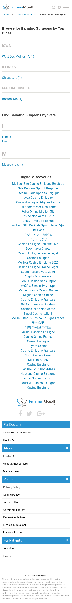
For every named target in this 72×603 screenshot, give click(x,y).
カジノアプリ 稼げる (38, 235)
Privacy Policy (11, 487)
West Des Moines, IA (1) (18, 56)
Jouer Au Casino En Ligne (38, 383)
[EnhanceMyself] (18, 9)
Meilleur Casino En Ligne (38, 332)
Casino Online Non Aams (38, 309)
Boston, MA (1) (12, 99)
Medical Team (11, 471)
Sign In (7, 555)
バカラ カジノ (38, 239)
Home (6, 14)
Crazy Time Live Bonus (38, 221)
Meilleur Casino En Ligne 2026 (38, 262)
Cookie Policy (11, 494)
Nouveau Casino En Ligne (38, 374)
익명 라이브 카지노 (38, 327)
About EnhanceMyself (16, 463)
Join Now (8, 548)
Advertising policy (14, 509)
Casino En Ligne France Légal (38, 253)
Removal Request (13, 532)
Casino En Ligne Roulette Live (38, 244)
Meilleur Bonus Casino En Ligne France (38, 318)
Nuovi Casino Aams (38, 355)
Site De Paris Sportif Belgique (38, 188)
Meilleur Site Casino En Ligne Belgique (38, 184)
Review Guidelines (14, 517)
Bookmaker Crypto (38, 248)
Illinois (6, 137)
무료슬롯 (38, 323)
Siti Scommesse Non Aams (38, 207)
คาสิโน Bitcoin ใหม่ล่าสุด (38, 286)
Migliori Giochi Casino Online (38, 290)
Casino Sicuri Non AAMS (38, 369)
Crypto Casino (37, 346)
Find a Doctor (24, 14)
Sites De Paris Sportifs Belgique (38, 193)
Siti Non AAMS (38, 360)
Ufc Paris (38, 230)
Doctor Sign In (11, 440)
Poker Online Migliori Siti (38, 211)
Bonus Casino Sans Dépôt (38, 281)
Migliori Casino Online (38, 295)
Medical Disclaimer (14, 524)
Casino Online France (38, 336)
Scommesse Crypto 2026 (38, 272)
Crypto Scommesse (38, 276)
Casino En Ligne (38, 258)
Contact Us (9, 456)
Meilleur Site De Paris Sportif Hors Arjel (38, 225)
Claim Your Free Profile (17, 432)
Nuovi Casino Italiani (38, 313)
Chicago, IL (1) (12, 78)
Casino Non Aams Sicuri (38, 216)
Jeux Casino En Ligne (38, 197)
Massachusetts (12, 164)
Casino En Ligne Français (38, 299)
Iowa (5, 141)
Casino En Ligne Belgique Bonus (38, 202)
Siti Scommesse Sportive (38, 304)
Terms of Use (10, 502)
